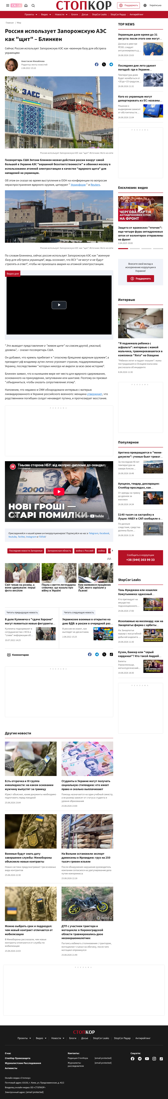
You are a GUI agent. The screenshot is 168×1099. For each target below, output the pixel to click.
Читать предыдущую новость (22, 612)
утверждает (94, 394)
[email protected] (35, 1092)
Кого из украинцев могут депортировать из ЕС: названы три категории (139, 101)
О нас (8, 1053)
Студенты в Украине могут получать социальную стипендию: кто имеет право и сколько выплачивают (86, 785)
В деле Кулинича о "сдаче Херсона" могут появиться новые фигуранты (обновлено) (29, 623)
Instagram (31, 537)
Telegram (93, 533)
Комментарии (20, 655)
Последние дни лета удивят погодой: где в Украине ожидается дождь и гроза (137, 70)
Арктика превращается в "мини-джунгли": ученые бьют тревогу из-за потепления (140, 457)
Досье (85, 14)
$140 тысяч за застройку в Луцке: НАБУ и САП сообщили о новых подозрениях (139, 519)
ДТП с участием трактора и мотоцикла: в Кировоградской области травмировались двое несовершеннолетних (82, 932)
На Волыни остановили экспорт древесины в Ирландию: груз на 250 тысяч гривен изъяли (86, 858)
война (101, 550)
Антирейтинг (136, 14)
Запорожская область (59, 550)
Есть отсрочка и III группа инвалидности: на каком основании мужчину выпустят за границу (29, 785)
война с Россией (84, 550)
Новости (59, 14)
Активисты (11, 1068)
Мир (19, 22)
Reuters (95, 185)
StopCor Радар (118, 14)
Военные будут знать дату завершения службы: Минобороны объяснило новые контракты (28, 858)
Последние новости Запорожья (25, 550)
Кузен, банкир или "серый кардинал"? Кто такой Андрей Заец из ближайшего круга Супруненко (138, 658)
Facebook (104, 533)
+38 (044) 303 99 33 (140, 560)
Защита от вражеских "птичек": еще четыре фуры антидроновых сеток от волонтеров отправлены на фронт (140, 234)
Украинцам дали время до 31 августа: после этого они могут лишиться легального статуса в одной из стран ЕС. (139, 41)
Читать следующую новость (79, 612)
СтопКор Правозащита (17, 1058)
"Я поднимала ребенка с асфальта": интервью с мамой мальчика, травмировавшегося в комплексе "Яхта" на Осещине (140, 349)
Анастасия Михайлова (32, 61)
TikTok (42, 537)
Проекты (29, 14)
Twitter (21, 537)
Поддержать (131, 5)
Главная (10, 22)
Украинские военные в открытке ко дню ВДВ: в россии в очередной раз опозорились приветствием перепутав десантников (86, 625)
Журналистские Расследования (23, 1063)
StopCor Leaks (99, 14)
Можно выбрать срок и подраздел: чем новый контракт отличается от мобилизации (29, 930)
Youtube (12, 537)
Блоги (74, 14)
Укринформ (78, 185)
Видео (44, 14)
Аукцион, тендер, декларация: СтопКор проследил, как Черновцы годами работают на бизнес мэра (139, 490)
